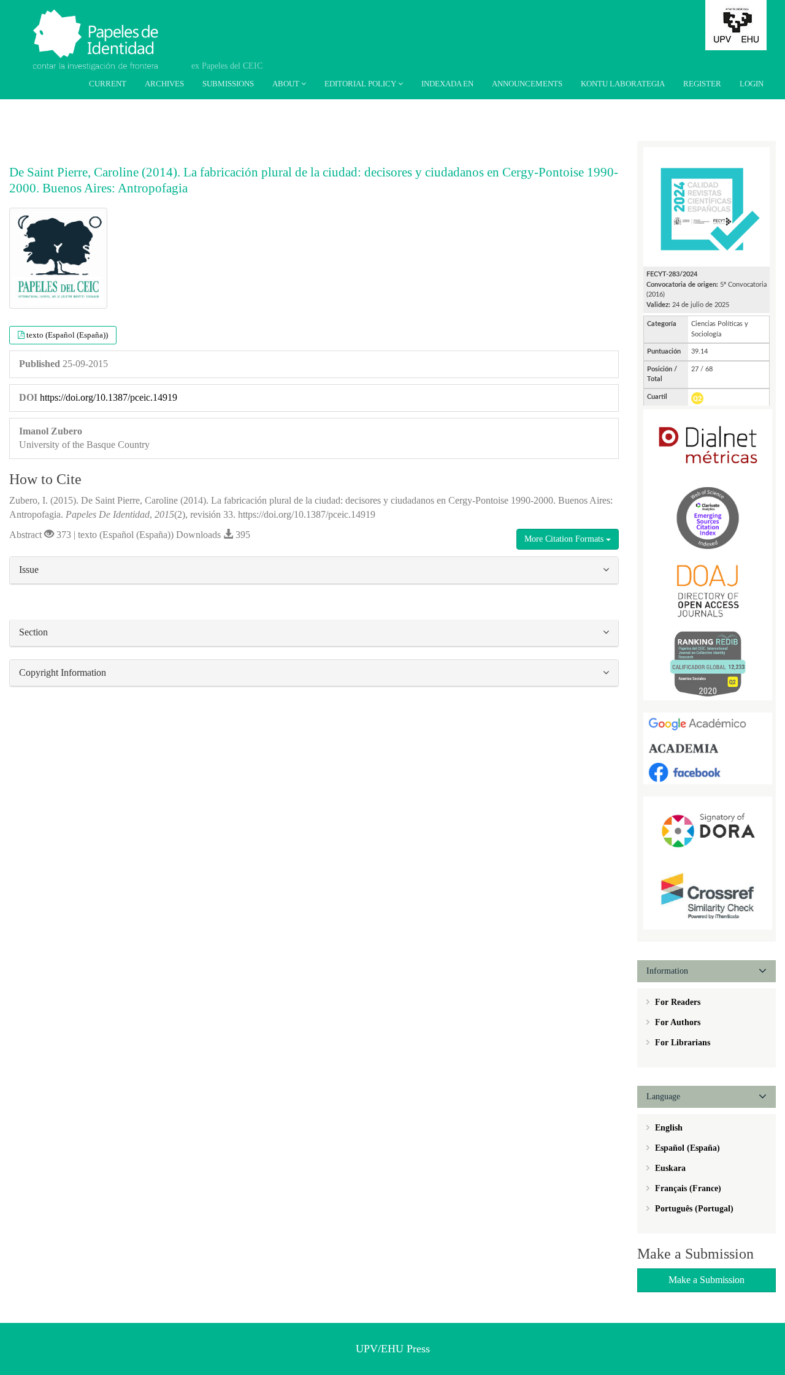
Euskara (669, 1168)
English (668, 1127)
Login (752, 83)
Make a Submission (706, 1280)
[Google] (707, 724)
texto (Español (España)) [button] (67, 334)
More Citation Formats (565, 539)
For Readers (676, 1002)
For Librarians (681, 1042)
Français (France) (687, 1188)
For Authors (676, 1022)
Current (107, 83)
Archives (164, 83)
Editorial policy (361, 83)
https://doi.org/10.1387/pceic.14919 (108, 397)
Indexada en (447, 83)
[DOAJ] (707, 590)
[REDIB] (707, 663)
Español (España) (686, 1148)
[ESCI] (707, 517)
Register (702, 83)
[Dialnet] (707, 444)
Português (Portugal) (693, 1208)
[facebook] (707, 771)
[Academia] (707, 747)
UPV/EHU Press (393, 1349)
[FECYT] (706, 206)
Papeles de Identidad (111, 26)
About (286, 83)
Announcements (527, 83)
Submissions (228, 83)
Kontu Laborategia (623, 83)
